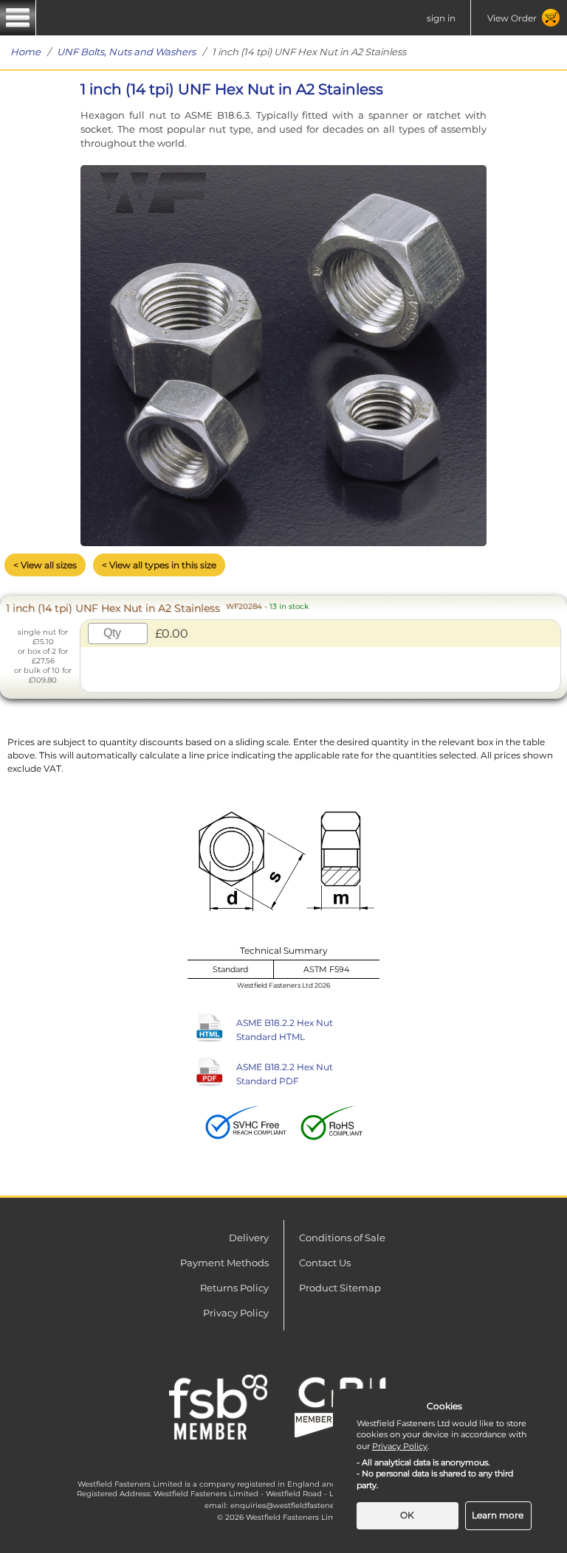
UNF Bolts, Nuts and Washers (126, 51)
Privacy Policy (236, 1313)
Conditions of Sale (342, 1237)
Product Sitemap (340, 1288)
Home (25, 51)
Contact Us (325, 1262)
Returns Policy (234, 1288)
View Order (512, 18)
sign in (441, 18)
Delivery (249, 1237)
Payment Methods (224, 1262)
